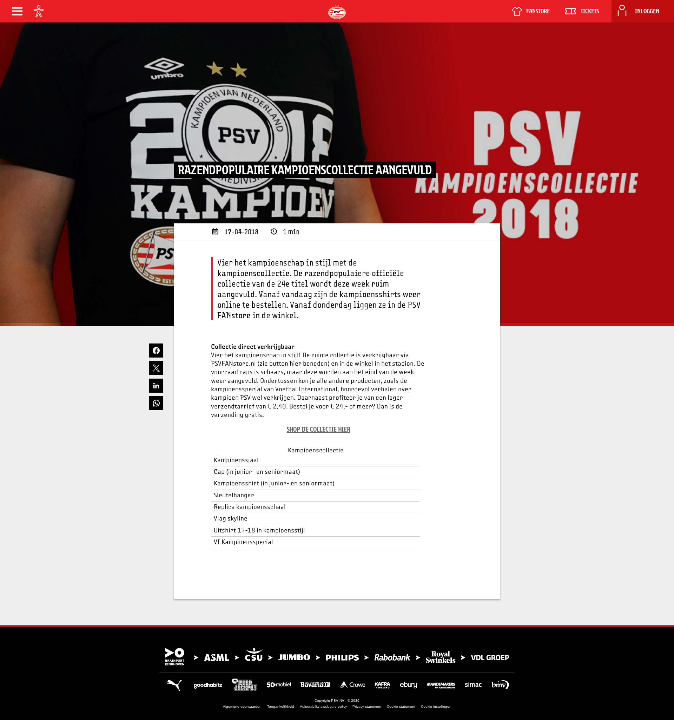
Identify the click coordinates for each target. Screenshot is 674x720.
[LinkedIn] (156, 386)
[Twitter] (156, 368)
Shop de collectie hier (318, 429)
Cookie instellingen (436, 706)
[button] (17, 11)
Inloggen (647, 11)
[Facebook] (156, 350)
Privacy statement (366, 706)
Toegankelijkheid (280, 706)
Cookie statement (401, 706)
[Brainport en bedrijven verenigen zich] (337, 657)
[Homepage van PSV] (337, 12)
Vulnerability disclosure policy (323, 706)
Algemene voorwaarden (242, 706)
